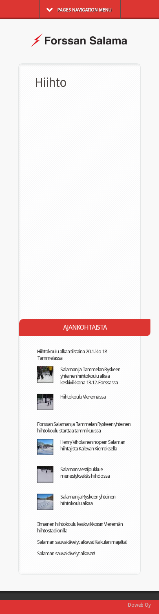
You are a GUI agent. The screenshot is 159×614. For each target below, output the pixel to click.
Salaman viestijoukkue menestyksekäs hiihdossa (85, 472)
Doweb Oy (139, 605)
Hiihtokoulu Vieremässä (83, 397)
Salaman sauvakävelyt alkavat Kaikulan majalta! (81, 542)
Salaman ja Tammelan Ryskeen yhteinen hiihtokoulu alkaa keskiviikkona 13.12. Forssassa (90, 376)
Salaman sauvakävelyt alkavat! (66, 553)
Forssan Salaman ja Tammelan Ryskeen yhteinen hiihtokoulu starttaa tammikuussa (83, 427)
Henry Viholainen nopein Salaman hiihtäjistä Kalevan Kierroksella (92, 445)
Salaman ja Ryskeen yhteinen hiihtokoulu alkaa (87, 500)
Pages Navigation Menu (84, 10)
